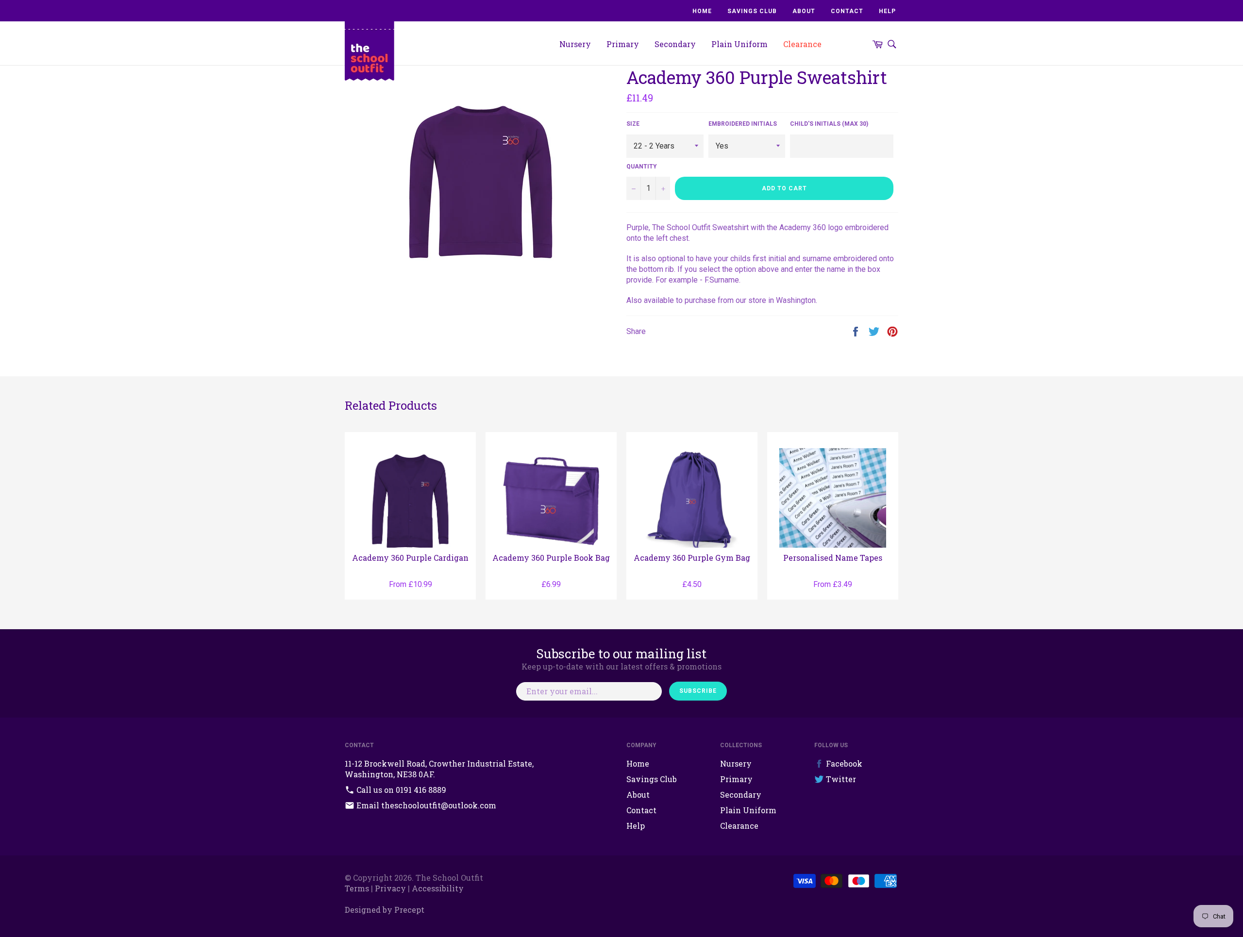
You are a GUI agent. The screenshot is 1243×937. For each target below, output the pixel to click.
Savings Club (752, 11)
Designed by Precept (384, 909)
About (803, 11)
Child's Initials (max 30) (829, 123)
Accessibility (438, 888)
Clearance (802, 44)
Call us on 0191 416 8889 (400, 790)
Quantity (641, 166)
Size (632, 123)
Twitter (840, 779)
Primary (622, 44)
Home (702, 11)
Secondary (675, 44)
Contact (847, 11)
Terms (357, 888)
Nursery (575, 44)
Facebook (843, 763)
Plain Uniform (739, 44)
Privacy (390, 888)
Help (887, 11)
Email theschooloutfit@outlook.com (425, 805)
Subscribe (698, 690)
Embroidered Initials (742, 123)
